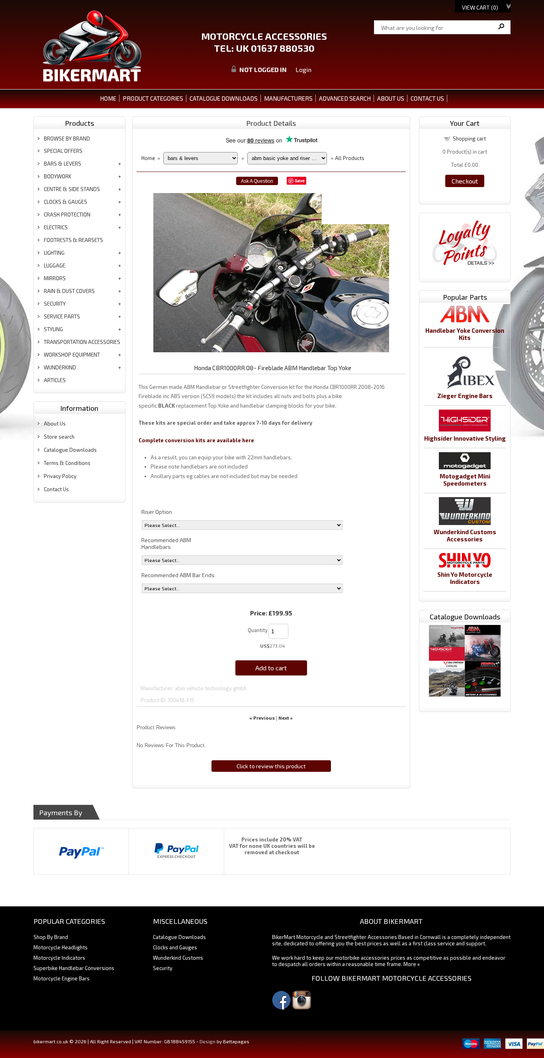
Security (162, 968)
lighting (54, 253)
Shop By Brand (50, 937)
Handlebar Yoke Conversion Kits (464, 334)
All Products (349, 158)
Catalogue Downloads (70, 450)
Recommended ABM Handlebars (166, 543)
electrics (56, 227)
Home (108, 98)
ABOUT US (390, 98)
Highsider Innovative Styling (465, 438)
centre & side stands (72, 189)
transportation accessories (82, 342)
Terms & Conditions (67, 463)
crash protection (67, 214)
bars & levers (62, 163)
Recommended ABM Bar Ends (178, 575)
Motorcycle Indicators (59, 958)
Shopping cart (469, 138)
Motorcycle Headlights (60, 947)
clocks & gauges (65, 202)
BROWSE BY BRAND (67, 138)
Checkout (465, 181)
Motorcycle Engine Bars (61, 978)
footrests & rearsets (73, 240)
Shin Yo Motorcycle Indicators (464, 578)
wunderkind (60, 367)
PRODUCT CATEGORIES (153, 98)
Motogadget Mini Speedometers (465, 479)
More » (411, 964)
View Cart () (480, 7)
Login (303, 69)
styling (53, 329)
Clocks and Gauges (175, 947)
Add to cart (271, 667)
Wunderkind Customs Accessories (465, 535)
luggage (54, 265)
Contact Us (56, 489)
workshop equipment (72, 354)
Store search (59, 436)
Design (207, 1041)
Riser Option (156, 511)
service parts (62, 316)
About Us (55, 423)
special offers (63, 151)
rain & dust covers (69, 291)
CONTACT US (427, 98)
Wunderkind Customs (178, 958)
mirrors (55, 278)
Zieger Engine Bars (465, 395)
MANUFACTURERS (288, 98)
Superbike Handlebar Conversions (73, 968)
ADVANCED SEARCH (345, 98)
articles (55, 380)
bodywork (57, 176)
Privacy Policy (60, 476)
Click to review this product (271, 766)
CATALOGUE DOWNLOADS (224, 98)
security (55, 304)
